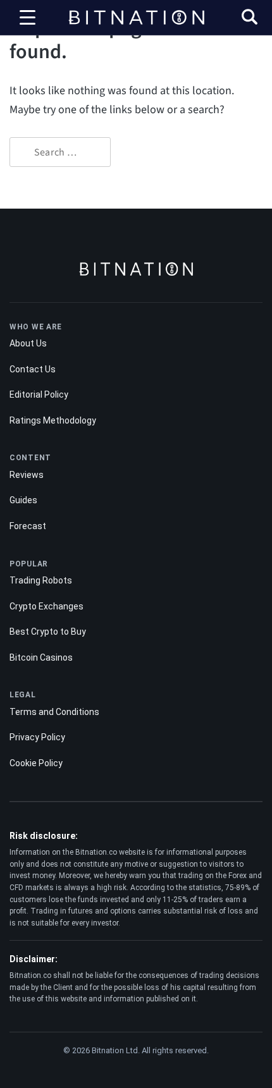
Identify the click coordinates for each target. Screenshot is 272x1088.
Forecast (27, 526)
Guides (23, 500)
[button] (249, 18)
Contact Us (32, 369)
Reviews (26, 475)
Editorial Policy (38, 394)
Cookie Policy (36, 763)
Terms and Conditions (54, 712)
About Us (28, 343)
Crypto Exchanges (46, 606)
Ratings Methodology (52, 420)
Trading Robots (40, 580)
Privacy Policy (37, 737)
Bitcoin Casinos (41, 657)
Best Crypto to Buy (47, 632)
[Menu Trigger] (27, 17)
